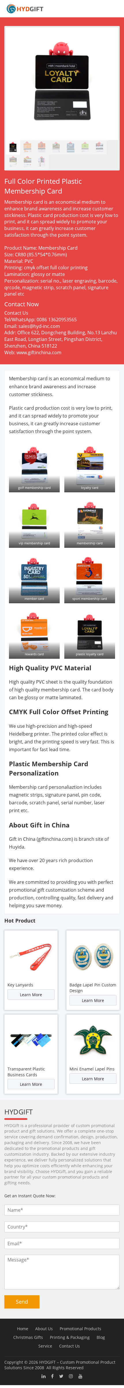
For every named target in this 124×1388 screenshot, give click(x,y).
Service (45, 1346)
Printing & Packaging (70, 1337)
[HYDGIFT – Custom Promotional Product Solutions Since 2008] (23, 8)
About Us (44, 1328)
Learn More (31, 994)
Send (22, 1301)
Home (22, 1328)
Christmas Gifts (28, 1337)
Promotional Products (80, 1328)
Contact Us (69, 1346)
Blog (101, 1337)
